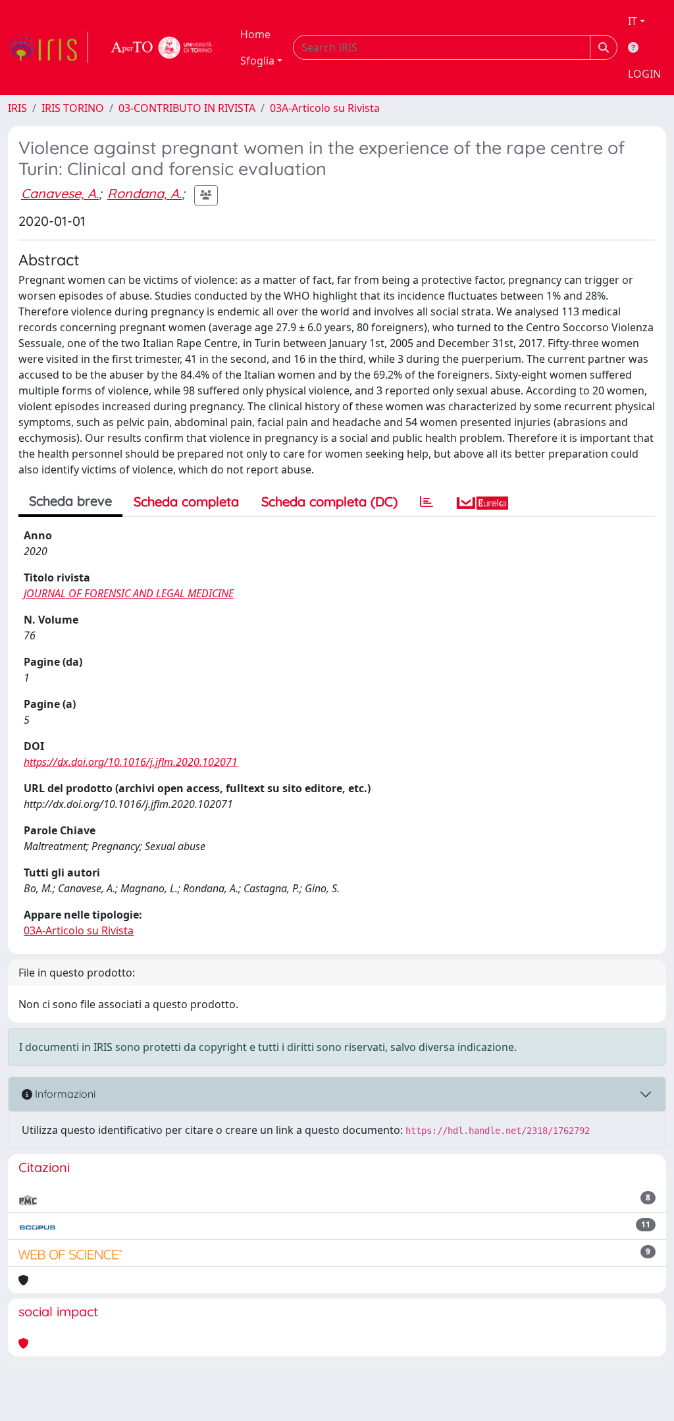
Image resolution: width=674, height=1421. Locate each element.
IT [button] (632, 21)
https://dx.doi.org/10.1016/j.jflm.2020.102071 (131, 762)
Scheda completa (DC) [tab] (329, 501)
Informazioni (63, 1093)
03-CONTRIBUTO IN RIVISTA (186, 108)
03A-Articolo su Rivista (325, 108)
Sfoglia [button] (257, 60)
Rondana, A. (144, 193)
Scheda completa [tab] (186, 501)
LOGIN (644, 74)
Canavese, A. (60, 193)
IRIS (17, 108)
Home (255, 34)
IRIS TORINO (72, 108)
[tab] (426, 502)
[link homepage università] (162, 47)
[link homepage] (48, 47)
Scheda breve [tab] (70, 501)
